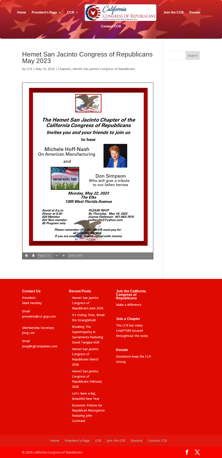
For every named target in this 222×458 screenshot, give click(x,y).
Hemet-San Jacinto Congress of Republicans (104, 69)
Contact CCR (111, 26)
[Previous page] (26, 255)
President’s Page (44, 12)
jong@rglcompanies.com (39, 346)
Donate (194, 12)
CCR (70, 12)
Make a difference (128, 305)
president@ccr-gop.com (39, 316)
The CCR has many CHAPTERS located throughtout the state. (132, 330)
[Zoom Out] (57, 255)
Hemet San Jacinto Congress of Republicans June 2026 (87, 303)
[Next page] (33, 255)
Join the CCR (173, 12)
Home (21, 12)
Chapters (64, 69)
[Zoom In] (63, 255)
